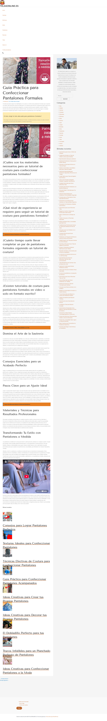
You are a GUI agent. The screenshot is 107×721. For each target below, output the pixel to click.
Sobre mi (4, 45)
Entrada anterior (4, 678)
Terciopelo (61, 141)
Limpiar (61, 124)
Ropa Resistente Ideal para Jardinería (67, 158)
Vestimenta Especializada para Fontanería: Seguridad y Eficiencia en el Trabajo (68, 173)
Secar (60, 137)
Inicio (3, 10)
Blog (19, 708)
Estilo (3, 25)
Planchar (4, 35)
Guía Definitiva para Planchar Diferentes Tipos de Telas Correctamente (65, 259)
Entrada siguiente (4, 680)
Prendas (61, 135)
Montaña (61, 126)
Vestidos (61, 145)
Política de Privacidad (23, 701)
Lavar (60, 122)
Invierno (61, 120)
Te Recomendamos (6, 49)
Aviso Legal (21, 703)
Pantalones (4, 30)
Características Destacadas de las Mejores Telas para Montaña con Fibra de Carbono (67, 309)
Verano (60, 143)
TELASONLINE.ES (9, 6)
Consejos (61, 112)
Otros (60, 129)
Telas (3, 40)
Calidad (61, 108)
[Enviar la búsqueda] (59, 98)
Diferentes (61, 114)
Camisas (4, 15)
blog (60, 106)
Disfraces (4, 20)
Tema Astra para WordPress (52, 716)
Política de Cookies (23, 705)
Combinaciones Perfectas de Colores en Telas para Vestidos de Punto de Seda (67, 226)
